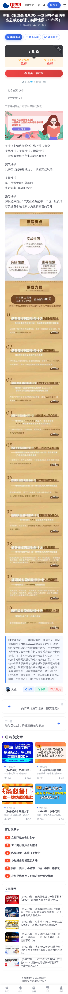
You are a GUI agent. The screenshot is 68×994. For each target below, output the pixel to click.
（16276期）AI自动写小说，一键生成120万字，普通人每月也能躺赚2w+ (41, 923)
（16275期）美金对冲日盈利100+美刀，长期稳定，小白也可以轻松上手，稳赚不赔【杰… (41, 937)
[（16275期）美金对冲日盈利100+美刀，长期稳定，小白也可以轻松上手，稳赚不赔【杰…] (12, 937)
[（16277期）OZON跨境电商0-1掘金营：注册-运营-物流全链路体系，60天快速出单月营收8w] (12, 912)
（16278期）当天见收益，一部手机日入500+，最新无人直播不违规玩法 (41, 898)
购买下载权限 (36, 73)
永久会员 (51, 60)
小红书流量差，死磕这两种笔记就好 (32, 875)
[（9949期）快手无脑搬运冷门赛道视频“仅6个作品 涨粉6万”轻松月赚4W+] (50, 794)
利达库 (43, 977)
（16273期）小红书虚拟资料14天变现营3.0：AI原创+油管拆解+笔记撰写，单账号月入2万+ (41, 962)
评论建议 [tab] (53, 37)
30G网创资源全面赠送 (24, 845)
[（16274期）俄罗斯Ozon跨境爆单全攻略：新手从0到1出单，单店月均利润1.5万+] (12, 950)
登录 (55, 5)
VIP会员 (25, 60)
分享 (30, 689)
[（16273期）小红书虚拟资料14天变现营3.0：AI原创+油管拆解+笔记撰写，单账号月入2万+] (12, 962)
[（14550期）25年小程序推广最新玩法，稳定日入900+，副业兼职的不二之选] (17, 752)
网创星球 (27, 25)
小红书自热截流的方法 (24, 860)
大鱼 (14, 689)
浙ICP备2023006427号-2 (34, 981)
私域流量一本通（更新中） (27, 853)
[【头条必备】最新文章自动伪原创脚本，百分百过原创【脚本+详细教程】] (17, 794)
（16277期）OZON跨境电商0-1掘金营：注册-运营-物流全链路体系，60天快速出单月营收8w (41, 912)
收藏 (43, 689)
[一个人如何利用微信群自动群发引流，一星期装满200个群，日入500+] (50, 752)
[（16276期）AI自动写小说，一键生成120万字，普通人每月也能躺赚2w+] (12, 924)
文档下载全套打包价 (23, 837)
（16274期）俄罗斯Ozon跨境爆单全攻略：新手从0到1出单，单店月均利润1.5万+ (41, 950)
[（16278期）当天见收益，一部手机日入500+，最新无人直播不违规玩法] (12, 899)
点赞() (57, 689)
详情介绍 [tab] (15, 37)
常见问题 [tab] (34, 37)
